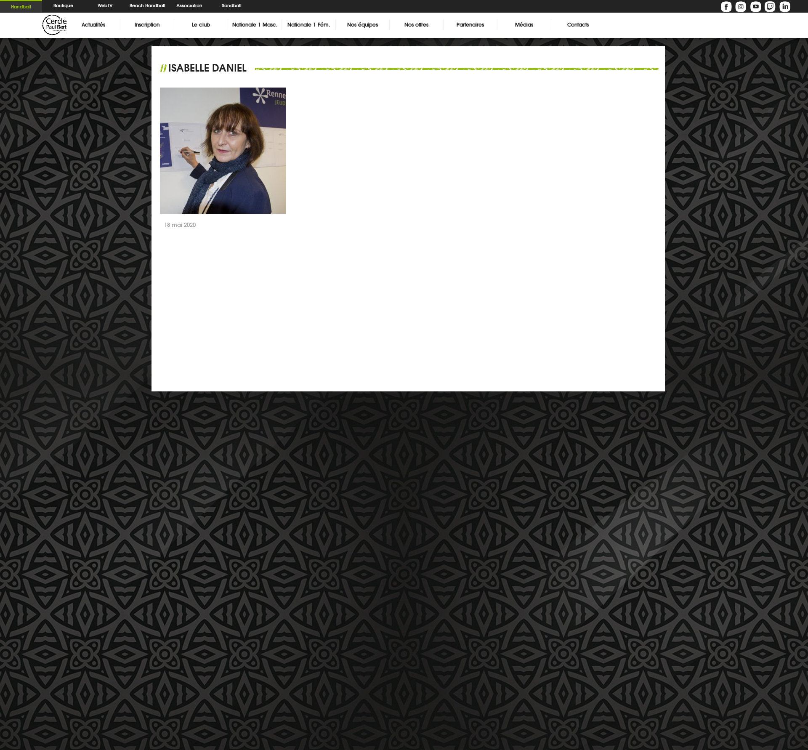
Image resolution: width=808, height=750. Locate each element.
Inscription (147, 24)
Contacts (578, 24)
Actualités (93, 24)
